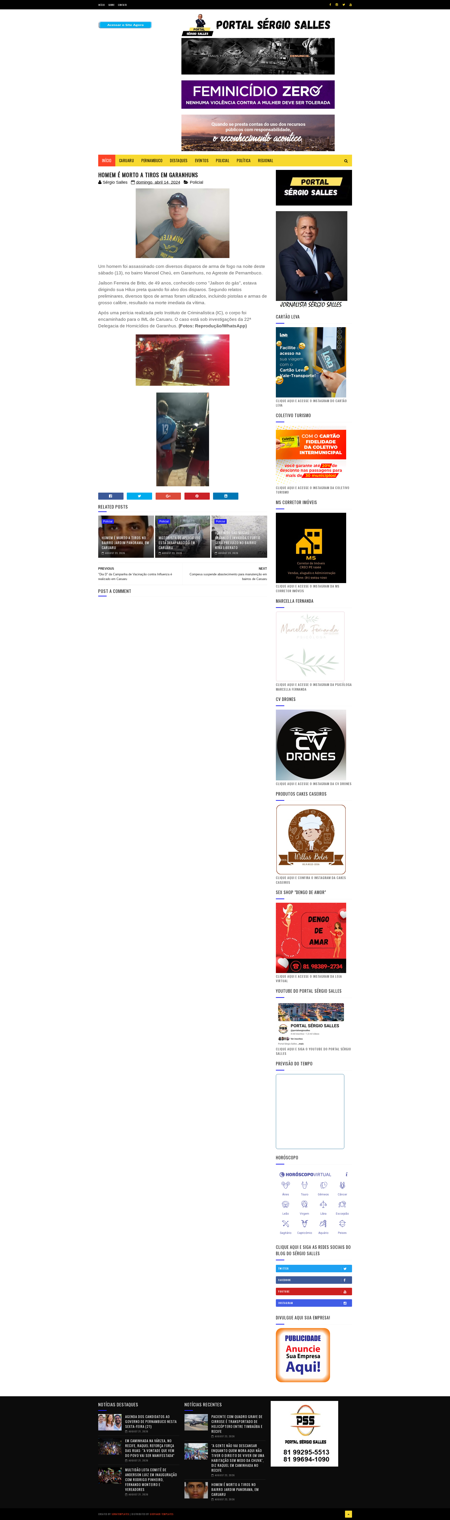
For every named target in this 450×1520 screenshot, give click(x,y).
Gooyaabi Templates (161, 1514)
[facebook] (330, 4)
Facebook (284, 1280)
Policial (196, 182)
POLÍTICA (244, 160)
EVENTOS (202, 160)
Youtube (284, 1291)
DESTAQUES (179, 160)
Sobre (111, 5)
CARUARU (126, 160)
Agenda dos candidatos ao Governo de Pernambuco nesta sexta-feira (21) (151, 1421)
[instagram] (337, 4)
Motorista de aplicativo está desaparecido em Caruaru (179, 542)
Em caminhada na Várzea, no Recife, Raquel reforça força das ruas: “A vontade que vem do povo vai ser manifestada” (150, 1448)
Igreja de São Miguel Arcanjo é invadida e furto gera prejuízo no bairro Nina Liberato (237, 540)
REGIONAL (265, 160)
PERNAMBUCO (151, 160)
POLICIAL (222, 160)
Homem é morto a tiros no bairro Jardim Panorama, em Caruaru (125, 542)
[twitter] (344, 4)
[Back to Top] (348, 1514)
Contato (122, 5)
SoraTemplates (120, 1514)
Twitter (283, 1268)
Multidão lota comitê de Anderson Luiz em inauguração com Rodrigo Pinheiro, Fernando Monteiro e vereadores (151, 1479)
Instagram (285, 1303)
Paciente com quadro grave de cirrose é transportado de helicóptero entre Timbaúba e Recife (236, 1424)
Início (101, 5)
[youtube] (350, 4)
